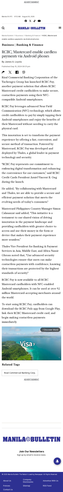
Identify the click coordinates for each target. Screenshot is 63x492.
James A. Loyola (13, 61)
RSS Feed (47, 486)
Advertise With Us (50, 481)
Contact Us (8, 489)
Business (8, 45)
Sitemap (26, 486)
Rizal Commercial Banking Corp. (20, 372)
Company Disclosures (28, 480)
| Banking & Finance (29, 45)
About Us (7, 481)
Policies (6, 486)
